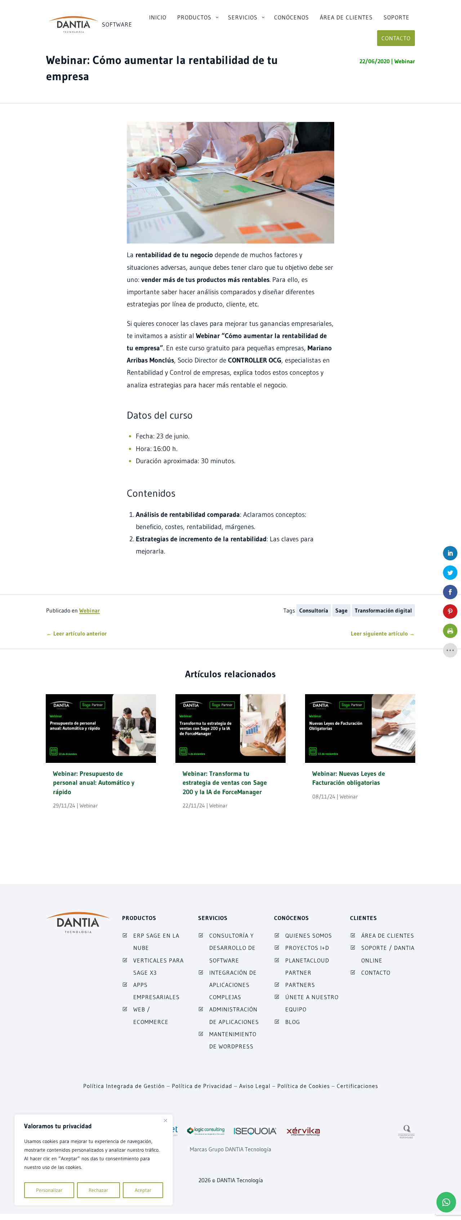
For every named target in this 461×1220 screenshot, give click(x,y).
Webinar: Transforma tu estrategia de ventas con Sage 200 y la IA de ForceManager (225, 783)
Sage (341, 610)
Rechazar (98, 1190)
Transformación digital (383, 610)
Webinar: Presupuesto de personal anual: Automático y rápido (93, 783)
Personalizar (49, 1190)
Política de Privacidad (202, 1085)
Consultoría (313, 610)
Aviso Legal (254, 1085)
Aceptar (143, 1190)
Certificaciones (357, 1085)
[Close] (165, 1120)
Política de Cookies (303, 1085)
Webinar (404, 61)
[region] (93, 1160)
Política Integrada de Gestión (124, 1085)
